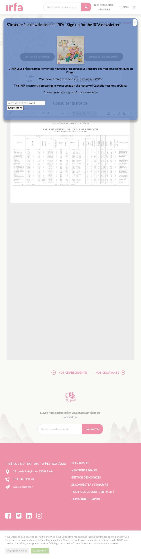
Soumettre (15, 108)
